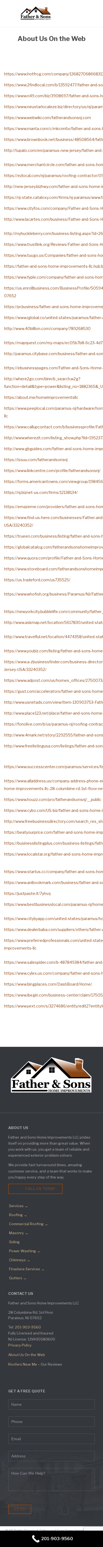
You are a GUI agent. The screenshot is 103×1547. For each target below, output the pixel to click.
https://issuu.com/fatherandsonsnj (36, 459)
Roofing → (18, 1215)
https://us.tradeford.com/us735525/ (37, 579)
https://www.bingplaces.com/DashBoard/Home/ (48, 984)
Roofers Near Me (22, 1364)
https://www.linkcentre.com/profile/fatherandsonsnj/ (52, 470)
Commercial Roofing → (28, 1224)
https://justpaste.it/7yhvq (27, 893)
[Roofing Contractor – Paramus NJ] (35, 13)
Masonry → (18, 1233)
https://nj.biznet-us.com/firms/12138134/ (41, 492)
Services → (18, 1206)
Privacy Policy (20, 1345)
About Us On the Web (26, 1354)
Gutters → (18, 1278)
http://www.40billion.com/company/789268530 (47, 328)
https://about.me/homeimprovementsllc (41, 397)
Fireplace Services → (26, 1269)
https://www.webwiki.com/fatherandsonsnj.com (48, 117)
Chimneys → (19, 1260)
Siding (14, 1242)
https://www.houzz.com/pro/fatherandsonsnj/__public (53, 799)
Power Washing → (24, 1251)
